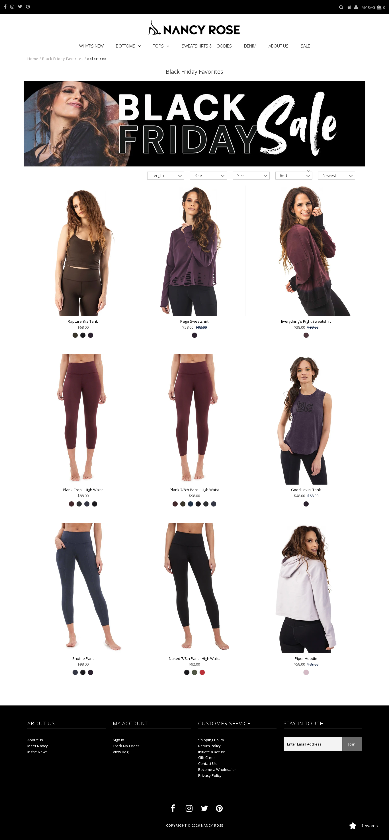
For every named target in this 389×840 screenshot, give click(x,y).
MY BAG (373, 7)
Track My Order (126, 745)
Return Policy (209, 745)
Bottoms (125, 46)
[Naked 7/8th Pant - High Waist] (194, 588)
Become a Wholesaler (217, 769)
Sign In (118, 739)
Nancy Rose (212, 825)
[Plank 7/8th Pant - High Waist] (194, 419)
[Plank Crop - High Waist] (83, 419)
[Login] (356, 7)
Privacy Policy (210, 775)
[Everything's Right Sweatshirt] (306, 251)
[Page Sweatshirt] (194, 251)
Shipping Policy (211, 739)
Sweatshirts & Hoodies (207, 46)
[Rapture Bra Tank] (83, 251)
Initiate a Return (212, 751)
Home (32, 58)
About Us (278, 46)
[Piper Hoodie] (306, 588)
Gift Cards (207, 757)
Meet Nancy (37, 745)
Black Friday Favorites (62, 58)
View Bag (120, 751)
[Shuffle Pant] (83, 588)
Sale (305, 46)
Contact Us (207, 763)
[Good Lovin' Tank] (306, 419)
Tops (158, 46)
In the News (37, 751)
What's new (91, 46)
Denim (250, 46)
